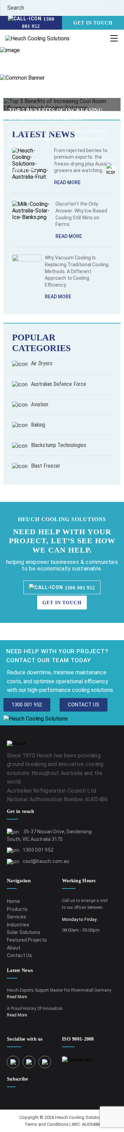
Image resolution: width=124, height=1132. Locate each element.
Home (11, 67)
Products (17, 909)
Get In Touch (92, 23)
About (13, 948)
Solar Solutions (23, 932)
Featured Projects (27, 940)
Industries (18, 924)
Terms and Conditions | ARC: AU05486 (62, 1124)
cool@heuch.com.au (46, 861)
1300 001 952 (38, 23)
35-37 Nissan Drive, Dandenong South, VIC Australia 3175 (49, 835)
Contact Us (19, 955)
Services (16, 917)
